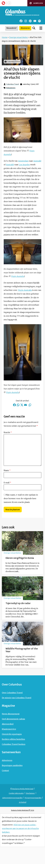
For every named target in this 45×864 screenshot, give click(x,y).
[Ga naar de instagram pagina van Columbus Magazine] (25, 21)
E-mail (7, 482)
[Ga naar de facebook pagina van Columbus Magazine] (21, 21)
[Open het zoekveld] (34, 28)
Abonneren (25, 28)
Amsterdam (23, 161)
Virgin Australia (17, 276)
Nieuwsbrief (11, 28)
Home (4, 37)
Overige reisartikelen (18, 37)
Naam (7, 470)
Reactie (8, 432)
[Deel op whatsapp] (18, 405)
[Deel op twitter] (21, 405)
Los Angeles (24, 164)
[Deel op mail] (25, 405)
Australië (37, 161)
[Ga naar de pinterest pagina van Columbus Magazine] (30, 21)
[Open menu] (41, 28)
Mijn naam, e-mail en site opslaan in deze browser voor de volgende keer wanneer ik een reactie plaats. (21, 498)
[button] (36, 3)
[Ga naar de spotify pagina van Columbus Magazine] (39, 21)
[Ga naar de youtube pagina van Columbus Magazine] (34, 21)
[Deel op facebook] (14, 405)
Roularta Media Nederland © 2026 (22, 810)
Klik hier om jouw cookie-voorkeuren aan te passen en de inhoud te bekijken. (20, 828)
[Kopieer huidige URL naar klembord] (30, 404)
